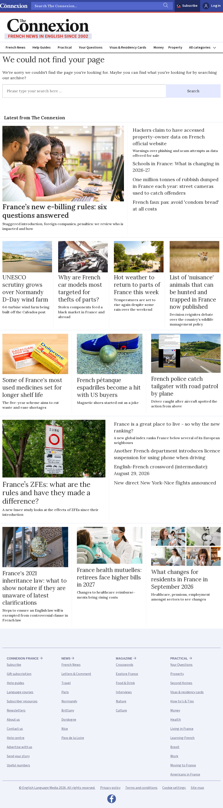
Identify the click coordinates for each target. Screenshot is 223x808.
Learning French (182, 737)
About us (13, 719)
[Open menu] (204, 47)
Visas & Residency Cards (128, 47)
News (65, 658)
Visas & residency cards (187, 692)
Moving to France (183, 765)
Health (175, 719)
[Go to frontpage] (48, 29)
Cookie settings (174, 787)
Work (174, 756)
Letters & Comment (76, 673)
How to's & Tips (182, 701)
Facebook (111, 800)
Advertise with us (19, 747)
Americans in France (185, 774)
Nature (121, 701)
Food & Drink (125, 683)
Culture (121, 710)
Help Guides (41, 47)
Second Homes (181, 683)
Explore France (127, 673)
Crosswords (124, 664)
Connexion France (23, 658)
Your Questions (90, 47)
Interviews (124, 692)
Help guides (15, 683)
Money (159, 47)
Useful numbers (18, 765)
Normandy (69, 701)
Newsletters (16, 710)
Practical (65, 47)
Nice (64, 728)
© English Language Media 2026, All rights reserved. (57, 787)
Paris (65, 692)
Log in (216, 5)
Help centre (15, 737)
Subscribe (190, 5)
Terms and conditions (141, 787)
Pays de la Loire (72, 737)
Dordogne (68, 719)
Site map (197, 787)
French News (15, 47)
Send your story (18, 756)
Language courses (20, 692)
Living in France (181, 728)
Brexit (174, 747)
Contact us (15, 728)
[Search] (165, 6)
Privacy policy (110, 787)
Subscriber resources (22, 701)
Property (175, 47)
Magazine (124, 658)
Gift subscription (19, 673)
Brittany (67, 710)
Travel (66, 683)
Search (193, 91)
